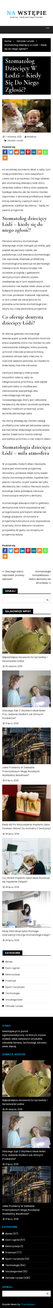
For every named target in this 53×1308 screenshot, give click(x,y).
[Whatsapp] (45, 152)
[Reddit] (16, 152)
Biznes (9, 961)
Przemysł (10, 980)
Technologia (12, 993)
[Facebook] (5, 152)
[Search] (47, 600)
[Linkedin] (22, 152)
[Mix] (39, 152)
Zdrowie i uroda (15, 140)
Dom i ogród (12, 968)
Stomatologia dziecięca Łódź (18, 503)
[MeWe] (33, 152)
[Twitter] (10, 152)
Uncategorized (13, 999)
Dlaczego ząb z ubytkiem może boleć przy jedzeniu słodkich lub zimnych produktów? (24, 714)
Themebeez (28, 1304)
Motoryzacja (12, 974)
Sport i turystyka (14, 987)
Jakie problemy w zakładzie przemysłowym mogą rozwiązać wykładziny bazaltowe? (21, 771)
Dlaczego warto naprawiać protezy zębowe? (13, 575)
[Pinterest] (28, 152)
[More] (5, 157)
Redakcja (31, 136)
